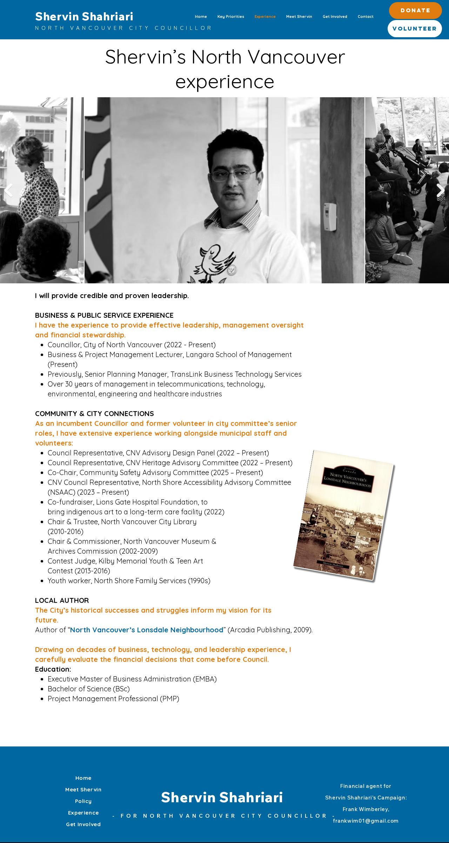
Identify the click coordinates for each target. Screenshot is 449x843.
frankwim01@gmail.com (366, 820)
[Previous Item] (8, 190)
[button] (415, 10)
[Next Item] (441, 190)
